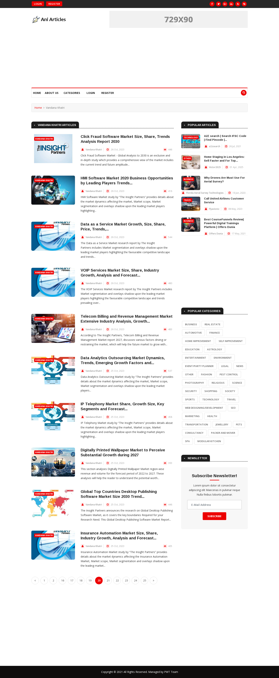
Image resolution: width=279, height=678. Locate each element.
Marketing (192, 416)
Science (237, 382)
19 (89, 580)
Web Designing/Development (204, 407)
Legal (225, 366)
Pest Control (229, 374)
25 (144, 580)
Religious (218, 382)
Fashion (206, 374)
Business (188, 179)
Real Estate (212, 324)
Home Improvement (198, 341)
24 (135, 580)
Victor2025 (215, 167)
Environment (223, 357)
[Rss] (237, 4)
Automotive (193, 332)
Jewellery (222, 424)
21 (108, 580)
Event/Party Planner (199, 366)
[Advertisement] (139, 59)
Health (212, 416)
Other (187, 158)
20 (99, 580)
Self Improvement (231, 341)
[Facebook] (212, 4)
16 (62, 580)
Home (37, 93)
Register (54, 3)
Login (38, 3)
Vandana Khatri (44, 138)
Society (230, 391)
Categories (72, 93)
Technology (191, 137)
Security (191, 391)
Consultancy (194, 432)
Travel (187, 200)
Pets (239, 424)
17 (71, 580)
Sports (190, 399)
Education (192, 349)
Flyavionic (214, 209)
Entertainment (195, 357)
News (239, 366)
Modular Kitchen (209, 441)
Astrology (214, 349)
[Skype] (244, 4)
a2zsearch (214, 146)
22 (117, 580)
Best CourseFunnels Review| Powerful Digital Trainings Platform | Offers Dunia (224, 223)
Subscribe (214, 516)
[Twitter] (218, 4)
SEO (233, 407)
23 (126, 580)
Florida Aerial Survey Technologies (205, 192)
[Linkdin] (231, 4)
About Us (51, 93)
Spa (187, 441)
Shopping (210, 391)
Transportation (196, 424)
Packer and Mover (223, 432)
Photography (194, 382)
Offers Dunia (216, 233)
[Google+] (224, 4)
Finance (214, 332)
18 (80, 580)
